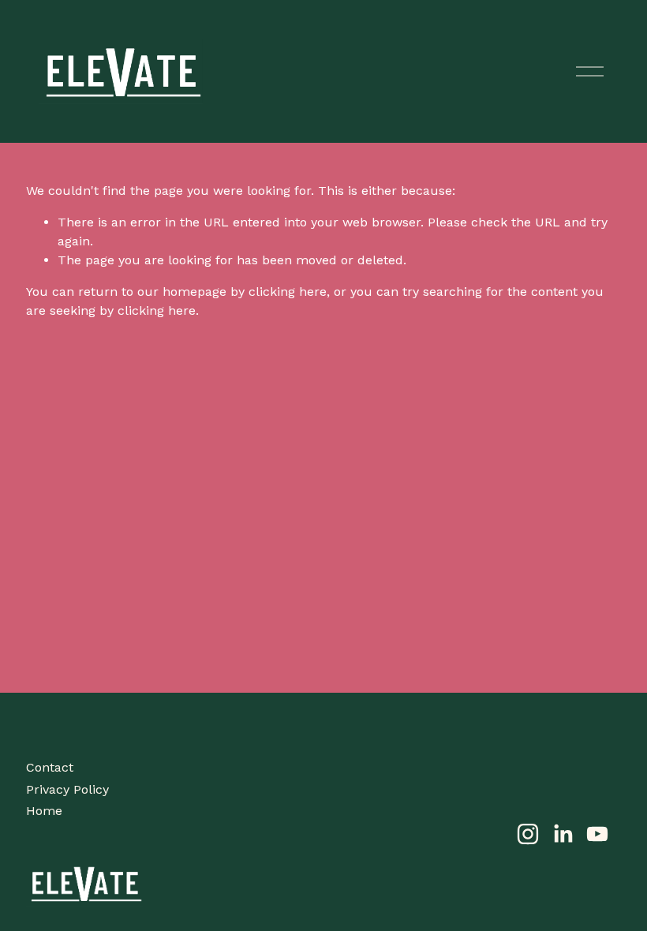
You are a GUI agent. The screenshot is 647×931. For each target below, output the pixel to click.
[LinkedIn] (563, 834)
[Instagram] (528, 834)
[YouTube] (597, 834)
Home (44, 810)
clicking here (288, 291)
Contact (49, 767)
